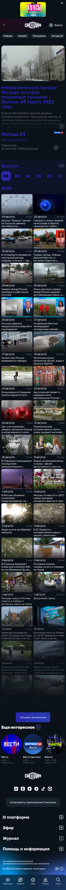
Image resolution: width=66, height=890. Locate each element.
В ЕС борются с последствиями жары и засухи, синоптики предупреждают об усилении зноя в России (48, 535)
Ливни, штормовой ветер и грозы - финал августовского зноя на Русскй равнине (48, 465)
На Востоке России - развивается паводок (14, 359)
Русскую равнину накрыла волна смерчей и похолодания (16, 326)
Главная (7, 36)
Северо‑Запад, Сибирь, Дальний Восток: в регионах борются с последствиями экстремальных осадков (48, 260)
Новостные (8, 145)
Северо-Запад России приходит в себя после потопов (14, 292)
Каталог (22, 36)
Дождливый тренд (44, 598)
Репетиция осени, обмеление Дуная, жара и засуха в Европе (49, 360)
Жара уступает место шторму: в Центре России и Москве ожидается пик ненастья (49, 671)
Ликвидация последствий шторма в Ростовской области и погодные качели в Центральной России (16, 707)
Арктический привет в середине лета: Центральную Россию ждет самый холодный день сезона (47, 398)
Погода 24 (57, 36)
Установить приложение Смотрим (33, 802)
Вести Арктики (32, 757)
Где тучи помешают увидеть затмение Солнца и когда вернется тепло (16, 429)
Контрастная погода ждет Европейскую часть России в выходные (49, 704)
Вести (4, 757)
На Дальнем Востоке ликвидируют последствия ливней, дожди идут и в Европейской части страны (46, 330)
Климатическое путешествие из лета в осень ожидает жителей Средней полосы (48, 430)
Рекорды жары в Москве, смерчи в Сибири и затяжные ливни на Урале (16, 601)
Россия (21, 140)
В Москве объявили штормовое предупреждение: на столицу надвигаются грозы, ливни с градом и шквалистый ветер (15, 502)
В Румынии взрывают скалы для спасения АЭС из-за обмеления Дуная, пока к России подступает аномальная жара (16, 569)
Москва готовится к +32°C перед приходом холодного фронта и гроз (49, 498)
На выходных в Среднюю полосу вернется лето (16, 393)
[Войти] (51, 25)
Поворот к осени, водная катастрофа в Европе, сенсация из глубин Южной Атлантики (48, 224)
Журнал (11, 838)
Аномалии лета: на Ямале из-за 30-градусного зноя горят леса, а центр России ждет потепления (49, 637)
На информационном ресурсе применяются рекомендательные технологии (26, 862)
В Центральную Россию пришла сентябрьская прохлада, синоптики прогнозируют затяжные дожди (16, 672)
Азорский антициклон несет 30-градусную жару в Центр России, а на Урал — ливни (16, 637)
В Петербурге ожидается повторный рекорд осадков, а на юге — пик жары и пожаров (16, 259)
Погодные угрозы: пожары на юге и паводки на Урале (49, 566)
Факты (49, 757)
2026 (15, 188)
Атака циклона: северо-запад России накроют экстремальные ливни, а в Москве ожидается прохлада (49, 295)
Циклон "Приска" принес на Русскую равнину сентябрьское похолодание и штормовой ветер (16, 226)
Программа (39, 36)
